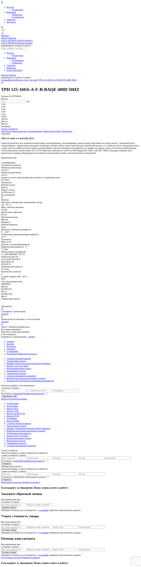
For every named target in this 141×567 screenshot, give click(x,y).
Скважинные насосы (16, 373)
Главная (5, 80)
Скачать (5, 314)
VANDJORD (13, 403)
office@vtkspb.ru (8, 38)
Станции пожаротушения (19, 358)
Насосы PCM (13, 416)
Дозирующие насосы (16, 361)
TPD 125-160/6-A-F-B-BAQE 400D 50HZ (57, 80)
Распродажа (17, 10)
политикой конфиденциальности (28, 393)
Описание (6, 131)
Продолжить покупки (11, 482)
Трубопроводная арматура (19, 433)
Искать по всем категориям (14, 399)
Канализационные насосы (19, 368)
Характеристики (19, 131)
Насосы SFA (12, 408)
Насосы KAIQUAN (16, 413)
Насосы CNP (13, 411)
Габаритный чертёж (51, 131)
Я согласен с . (23, 393)
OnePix (31, 337)
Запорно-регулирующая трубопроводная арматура (30, 381)
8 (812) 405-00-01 (9, 40)
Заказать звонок (25, 43)
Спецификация (34, 131)
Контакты (11, 22)
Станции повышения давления (21, 376)
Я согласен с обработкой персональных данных (23, 477)
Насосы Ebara (13, 421)
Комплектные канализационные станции (26, 378)
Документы (66, 131)
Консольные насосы (16, 371)
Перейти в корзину (31, 482)
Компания (11, 12)
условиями (43, 510)
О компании (18, 17)
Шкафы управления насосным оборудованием (28, 363)
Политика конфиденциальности (22, 354)
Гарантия (11, 19)
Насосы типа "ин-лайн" (27, 80)
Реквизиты (17, 14)
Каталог (10, 7)
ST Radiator (12, 418)
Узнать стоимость (9, 129)
